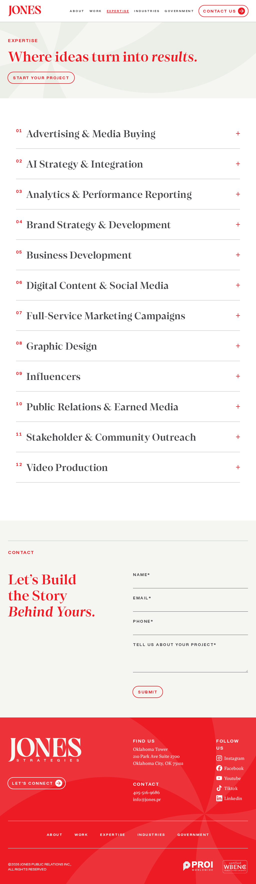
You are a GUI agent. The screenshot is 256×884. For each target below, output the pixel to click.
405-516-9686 (146, 792)
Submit (148, 691)
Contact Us (219, 11)
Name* (141, 574)
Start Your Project (41, 77)
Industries (147, 11)
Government (179, 11)
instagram (234, 758)
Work (96, 11)
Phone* (143, 621)
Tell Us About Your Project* (174, 644)
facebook (234, 768)
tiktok (231, 788)
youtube (232, 778)
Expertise (118, 11)
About (77, 11)
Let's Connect (32, 783)
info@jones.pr (147, 799)
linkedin (233, 798)
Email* (142, 597)
